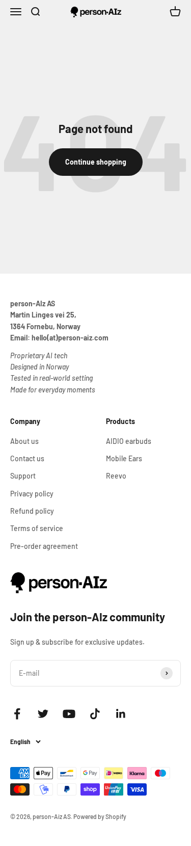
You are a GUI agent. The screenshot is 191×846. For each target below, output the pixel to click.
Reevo (116, 475)
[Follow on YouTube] (69, 714)
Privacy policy (31, 493)
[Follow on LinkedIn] (121, 714)
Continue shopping (95, 161)
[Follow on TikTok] (95, 714)
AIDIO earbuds (128, 441)
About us (24, 441)
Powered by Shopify (99, 816)
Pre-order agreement (44, 546)
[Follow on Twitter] (43, 714)
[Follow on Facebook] (17, 714)
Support (23, 475)
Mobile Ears (124, 458)
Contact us (27, 458)
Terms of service (36, 528)
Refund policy (32, 511)
